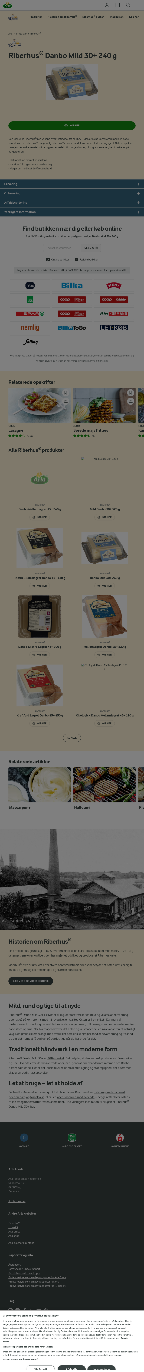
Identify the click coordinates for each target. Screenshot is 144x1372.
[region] (72, 1341)
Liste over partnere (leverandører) (20, 1359)
